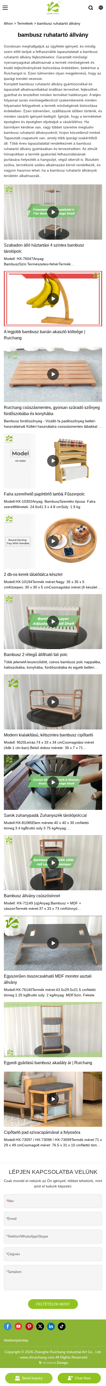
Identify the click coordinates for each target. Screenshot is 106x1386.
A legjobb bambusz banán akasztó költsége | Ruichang (44, 335)
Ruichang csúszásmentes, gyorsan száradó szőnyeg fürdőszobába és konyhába (52, 410)
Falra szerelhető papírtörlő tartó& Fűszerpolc (44, 494)
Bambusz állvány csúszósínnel (32, 896)
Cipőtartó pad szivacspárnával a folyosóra (42, 1132)
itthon (8, 23)
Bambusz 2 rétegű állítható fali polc (36, 654)
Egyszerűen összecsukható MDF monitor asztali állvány (48, 979)
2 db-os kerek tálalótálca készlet (33, 574)
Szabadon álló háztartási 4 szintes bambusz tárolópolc (44, 248)
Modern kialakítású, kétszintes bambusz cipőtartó (48, 735)
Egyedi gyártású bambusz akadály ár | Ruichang (48, 1063)
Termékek (25, 23)
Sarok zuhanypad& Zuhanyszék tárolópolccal (45, 815)
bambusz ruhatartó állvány (58, 23)
